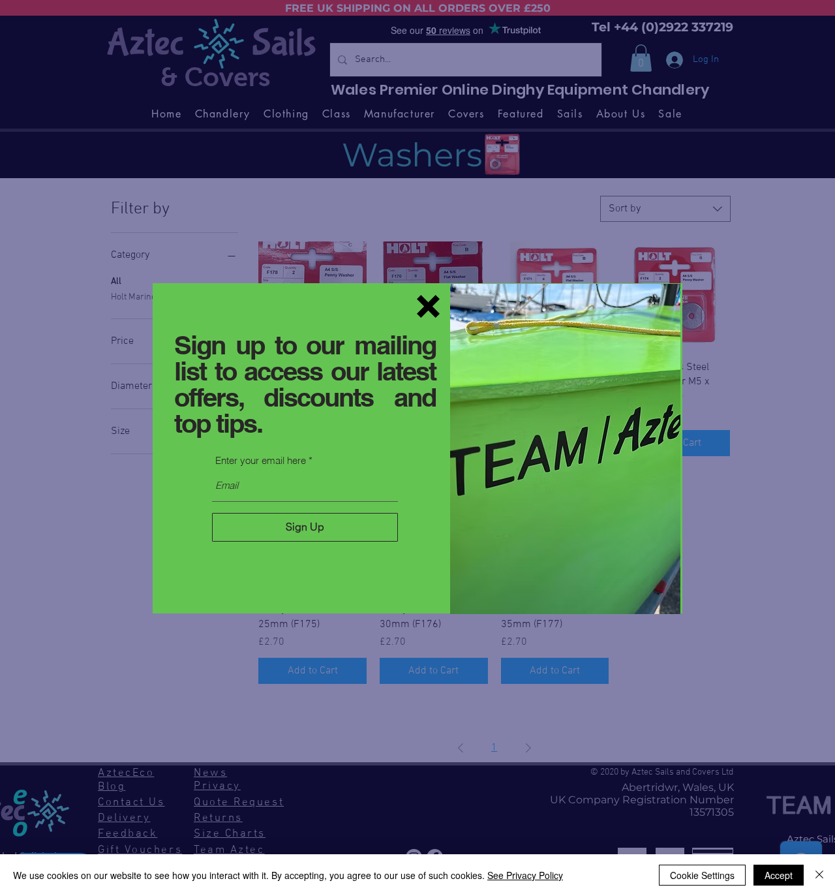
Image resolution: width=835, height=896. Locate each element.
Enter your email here (260, 460)
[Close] (819, 875)
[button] (428, 306)
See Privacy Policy (525, 875)
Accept (779, 875)
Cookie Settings (702, 875)
